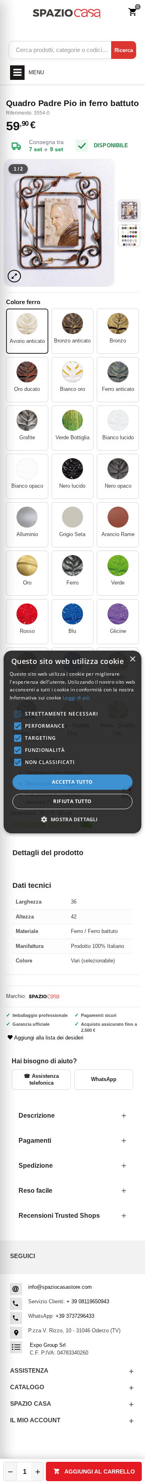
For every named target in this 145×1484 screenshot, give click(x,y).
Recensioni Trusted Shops (59, 1215)
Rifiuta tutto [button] (72, 801)
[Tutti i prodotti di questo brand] (43, 997)
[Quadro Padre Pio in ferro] (59, 222)
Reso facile (35, 1190)
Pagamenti (35, 1140)
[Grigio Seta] (72, 517)
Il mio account (35, 1420)
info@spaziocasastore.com (60, 1287)
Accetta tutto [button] (72, 782)
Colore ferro (24, 301)
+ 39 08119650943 (87, 1301)
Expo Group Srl (48, 1345)
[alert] (72, 742)
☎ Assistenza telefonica (41, 1079)
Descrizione (37, 1115)
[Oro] (27, 565)
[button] (72, 819)
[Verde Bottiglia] (72, 420)
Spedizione (36, 1165)
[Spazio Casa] (66, 12)
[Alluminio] (27, 517)
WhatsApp (103, 1079)
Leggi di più (76, 697)
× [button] (132, 659)
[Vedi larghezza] (14, 276)
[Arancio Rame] (118, 517)
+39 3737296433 (75, 1316)
